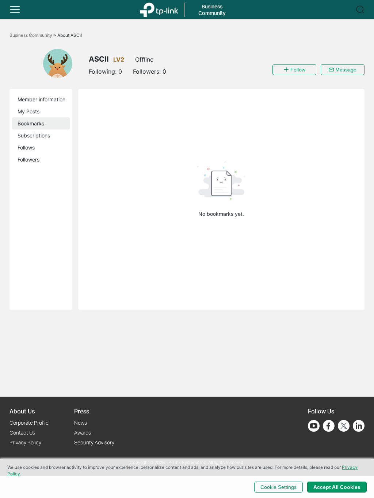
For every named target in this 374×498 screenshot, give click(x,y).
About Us (22, 411)
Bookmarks (31, 123)
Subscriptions (34, 135)
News (80, 423)
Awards (82, 432)
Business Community (31, 35)
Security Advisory (94, 442)
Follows (26, 147)
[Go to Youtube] (314, 426)
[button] (14, 9)
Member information (41, 99)
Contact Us (22, 432)
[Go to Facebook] (329, 426)
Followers (28, 159)
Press (81, 411)
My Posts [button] (28, 111)
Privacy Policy (25, 442)
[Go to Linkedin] (359, 426)
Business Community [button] (212, 9)
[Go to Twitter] (344, 426)
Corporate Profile (29, 423)
